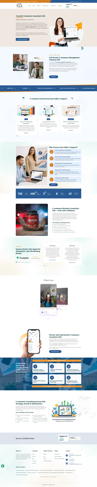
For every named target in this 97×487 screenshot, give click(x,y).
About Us (34, 456)
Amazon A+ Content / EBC (32, 472)
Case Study (34, 460)
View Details (26, 132)
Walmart (45, 454)
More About (53, 76)
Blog (33, 458)
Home (29, 5)
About (34, 5)
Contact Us (60, 5)
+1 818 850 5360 (71, 460)
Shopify (45, 458)
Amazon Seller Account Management (32, 470)
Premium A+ (71, 119)
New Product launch (69, 472)
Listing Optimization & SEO (48, 121)
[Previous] (46, 319)
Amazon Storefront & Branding (43, 472)
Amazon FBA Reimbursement (21, 472)
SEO (48, 119)
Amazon (38, 5)
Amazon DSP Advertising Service (21, 474)
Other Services (45, 5)
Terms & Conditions (58, 456)
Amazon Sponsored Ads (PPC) (59, 470)
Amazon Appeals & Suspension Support (57, 472)
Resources (53, 5)
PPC (26, 119)
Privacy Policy (57, 454)
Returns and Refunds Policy (59, 458)
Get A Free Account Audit (22, 39)
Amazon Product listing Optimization (46, 470)
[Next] (51, 319)
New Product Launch (55, 351)
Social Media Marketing (48, 460)
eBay (44, 456)
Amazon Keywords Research (70, 470)
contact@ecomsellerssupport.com (75, 464)
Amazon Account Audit (20, 470)
